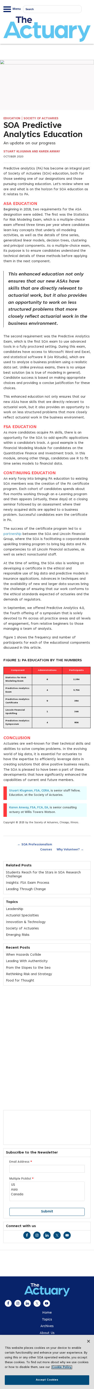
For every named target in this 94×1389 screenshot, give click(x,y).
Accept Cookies (47, 1379)
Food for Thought (20, 980)
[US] (47, 1185)
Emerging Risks (17, 935)
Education (11, 118)
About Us (47, 1333)
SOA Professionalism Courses (34, 846)
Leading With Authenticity (27, 961)
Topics (47, 1319)
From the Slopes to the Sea (28, 968)
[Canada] (47, 1194)
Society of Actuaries (41, 118)
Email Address (20, 1162)
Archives (47, 1326)
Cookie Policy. (62, 1367)
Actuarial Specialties (22, 915)
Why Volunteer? (70, 849)
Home (47, 1313)
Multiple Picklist (21, 1178)
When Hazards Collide (23, 955)
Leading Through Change (26, 889)
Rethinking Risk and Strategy (29, 974)
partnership (12, 534)
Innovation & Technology (26, 922)
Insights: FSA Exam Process (27, 883)
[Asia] (47, 1190)
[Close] (89, 1341)
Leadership (14, 909)
